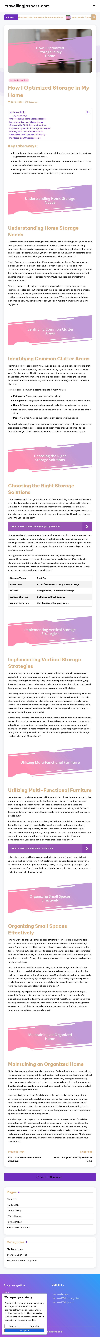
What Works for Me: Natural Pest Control (64, 17)
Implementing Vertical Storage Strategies (29, 128)
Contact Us (13, 1205)
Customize (14, 1326)
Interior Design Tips (18, 80)
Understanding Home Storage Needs (27, 119)
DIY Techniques (15, 1249)
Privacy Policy (14, 1222)
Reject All (35, 1326)
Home (7, 1292)
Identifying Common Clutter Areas (26, 122)
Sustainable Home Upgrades (22, 1260)
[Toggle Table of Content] (86, 112)
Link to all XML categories (65, 1298)
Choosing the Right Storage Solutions (27, 125)
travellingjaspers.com (27, 6)
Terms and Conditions (18, 1227)
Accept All (24, 1330)
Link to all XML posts (63, 1302)
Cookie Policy (14, 1210)
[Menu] (94, 6)
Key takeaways (20, 115)
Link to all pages (60, 1294)
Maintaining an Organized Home (25, 138)
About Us (12, 1199)
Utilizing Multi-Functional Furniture (26, 131)
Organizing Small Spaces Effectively (27, 134)
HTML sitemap (14, 1216)
